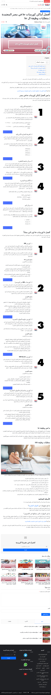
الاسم (49, 608)
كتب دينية (39, 682)
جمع (42, 621)
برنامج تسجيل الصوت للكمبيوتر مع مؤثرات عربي (42, 676)
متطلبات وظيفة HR (41, 72)
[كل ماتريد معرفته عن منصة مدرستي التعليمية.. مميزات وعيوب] (8, 577)
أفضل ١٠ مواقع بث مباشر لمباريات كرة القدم (33, 626)
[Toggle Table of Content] (46, 62)
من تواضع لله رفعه (42, 686)
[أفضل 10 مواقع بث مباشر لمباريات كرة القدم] (46, 628)
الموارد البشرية (33, 505)
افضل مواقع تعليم (46, 665)
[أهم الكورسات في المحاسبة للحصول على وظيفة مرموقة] (8, 564)
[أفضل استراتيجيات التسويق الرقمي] (42, 564)
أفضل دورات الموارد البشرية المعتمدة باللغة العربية (35, 521)
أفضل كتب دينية (42, 656)
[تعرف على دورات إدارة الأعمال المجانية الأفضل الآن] (25, 577)
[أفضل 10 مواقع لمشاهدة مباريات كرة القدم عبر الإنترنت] (46, 634)
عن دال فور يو (15, 692)
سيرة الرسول (45, 682)
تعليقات (9, 621)
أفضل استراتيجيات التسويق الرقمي (43, 569)
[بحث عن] (6, 5)
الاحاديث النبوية (38, 665)
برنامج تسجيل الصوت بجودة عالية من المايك (42, 673)
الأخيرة (26, 621)
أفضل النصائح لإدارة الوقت (42, 654)
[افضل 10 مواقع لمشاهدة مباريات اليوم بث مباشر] (46, 640)
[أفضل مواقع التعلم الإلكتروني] (25, 564)
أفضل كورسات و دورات (38, 8)
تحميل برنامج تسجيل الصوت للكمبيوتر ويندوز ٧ (42, 679)
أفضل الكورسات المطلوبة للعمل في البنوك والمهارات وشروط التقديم (31, 90)
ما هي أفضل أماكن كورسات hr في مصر (36, 66)
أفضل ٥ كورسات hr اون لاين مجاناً (38, 68)
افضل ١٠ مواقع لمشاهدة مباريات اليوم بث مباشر (32, 638)
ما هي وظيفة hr (41, 70)
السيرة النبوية (38, 668)
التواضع (43, 668)
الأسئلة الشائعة (42, 74)
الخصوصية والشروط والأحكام (6, 692)
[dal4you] (43, 5)
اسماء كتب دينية (42, 661)
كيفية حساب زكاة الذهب (43, 684)
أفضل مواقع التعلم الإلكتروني (27, 569)
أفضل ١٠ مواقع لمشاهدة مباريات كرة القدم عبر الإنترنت (31, 632)
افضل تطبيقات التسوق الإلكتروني (37, 1)
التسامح (47, 668)
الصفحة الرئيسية (46, 8)
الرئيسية (20, 692)
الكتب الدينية (42, 670)
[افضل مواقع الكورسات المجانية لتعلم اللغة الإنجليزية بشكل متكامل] (42, 577)
